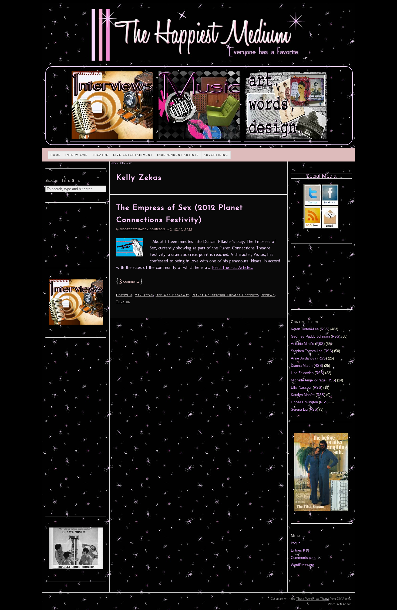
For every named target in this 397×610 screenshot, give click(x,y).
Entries (300, 550)
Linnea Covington (304, 402)
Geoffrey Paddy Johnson (142, 229)
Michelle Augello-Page (308, 380)
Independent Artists (178, 154)
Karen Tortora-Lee (305, 329)
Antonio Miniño (302, 344)
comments (129, 281)
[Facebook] (330, 204)
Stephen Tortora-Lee (306, 351)
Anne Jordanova (303, 358)
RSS (324, 329)
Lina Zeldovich (302, 373)
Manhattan (144, 294)
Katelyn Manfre (303, 395)
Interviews (76, 154)
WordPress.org (302, 565)
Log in (295, 543)
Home (56, 154)
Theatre (100, 154)
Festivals (124, 294)
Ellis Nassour (301, 387)
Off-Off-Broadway (172, 294)
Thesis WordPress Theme (312, 599)
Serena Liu (299, 409)
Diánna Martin (301, 366)
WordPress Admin (340, 604)
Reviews (268, 294)
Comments (303, 558)
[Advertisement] (76, 234)
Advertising (216, 154)
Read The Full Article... (232, 267)
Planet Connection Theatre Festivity (225, 294)
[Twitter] (313, 204)
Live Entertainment (133, 154)
